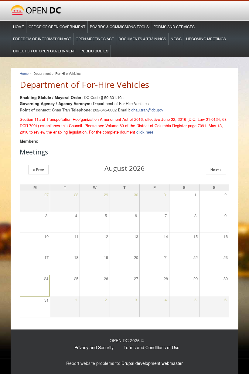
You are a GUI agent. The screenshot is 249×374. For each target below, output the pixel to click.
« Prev (38, 169)
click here (144, 132)
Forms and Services (174, 26)
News (176, 38)
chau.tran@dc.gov (147, 110)
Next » (216, 169)
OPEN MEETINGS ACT (95, 38)
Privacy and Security (94, 347)
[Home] (124, 10)
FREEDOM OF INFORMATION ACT (42, 38)
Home (18, 26)
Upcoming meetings (206, 38)
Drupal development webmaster (152, 363)
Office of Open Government (57, 26)
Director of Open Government (44, 50)
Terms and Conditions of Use (151, 347)
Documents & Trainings (142, 38)
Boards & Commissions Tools (119, 26)
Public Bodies (94, 50)
